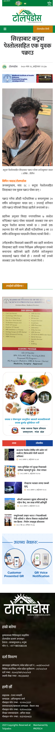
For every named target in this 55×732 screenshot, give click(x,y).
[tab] (14, 443)
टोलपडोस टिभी (43, 29)
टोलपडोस (13, 67)
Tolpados (6, 729)
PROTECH (37, 729)
